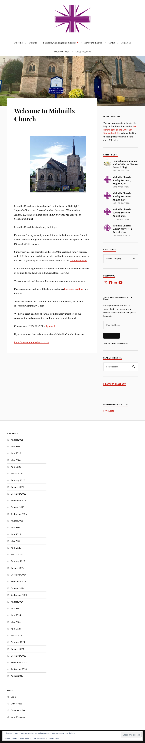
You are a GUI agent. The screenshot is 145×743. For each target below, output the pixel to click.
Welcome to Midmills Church (44, 114)
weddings (79, 289)
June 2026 (16, 453)
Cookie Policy (54, 738)
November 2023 (18, 662)
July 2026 (15, 446)
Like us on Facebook (114, 384)
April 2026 (16, 466)
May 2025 (16, 541)
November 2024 (18, 581)
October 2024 (17, 588)
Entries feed (16, 703)
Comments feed (18, 710)
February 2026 (18, 480)
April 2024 (16, 628)
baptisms (68, 289)
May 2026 (16, 460)
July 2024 (15, 608)
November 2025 (18, 500)
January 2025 (17, 568)
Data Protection (61, 51)
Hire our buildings (93, 42)
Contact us (126, 42)
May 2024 (16, 622)
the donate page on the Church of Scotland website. (119, 129)
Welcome (18, 42)
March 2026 (17, 473)
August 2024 (17, 601)
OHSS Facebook (83, 51)
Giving (111, 42)
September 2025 (19, 514)
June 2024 (16, 615)
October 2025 (17, 507)
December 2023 (18, 655)
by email (50, 326)
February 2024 (18, 642)
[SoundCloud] (115, 282)
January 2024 (17, 648)
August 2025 (17, 520)
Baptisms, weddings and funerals (59, 42)
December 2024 (18, 574)
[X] (105, 282)
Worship (33, 42)
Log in (13, 696)
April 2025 (16, 547)
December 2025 (18, 493)
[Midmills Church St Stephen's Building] (72, 18)
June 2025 (16, 534)
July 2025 (15, 527)
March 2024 (17, 635)
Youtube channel (78, 260)
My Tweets (108, 410)
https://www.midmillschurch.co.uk (31, 342)
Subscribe (111, 336)
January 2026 (17, 487)
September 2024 (19, 594)
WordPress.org (18, 717)
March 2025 (17, 554)
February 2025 (18, 561)
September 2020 (19, 669)
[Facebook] (110, 282)
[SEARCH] (133, 367)
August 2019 (17, 675)
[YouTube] (120, 282)
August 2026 (17, 439)
